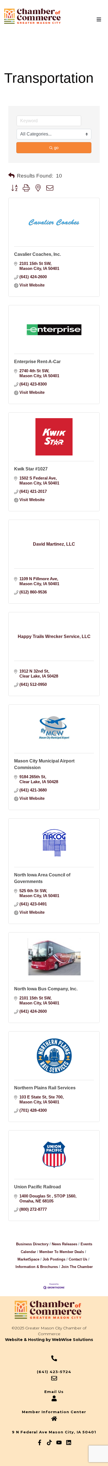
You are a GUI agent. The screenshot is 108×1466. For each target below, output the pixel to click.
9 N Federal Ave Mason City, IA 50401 (54, 1432)
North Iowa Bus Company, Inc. (46, 988)
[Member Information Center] (54, 1398)
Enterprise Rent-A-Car (37, 361)
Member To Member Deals (61, 1252)
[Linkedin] (68, 1442)
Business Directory (32, 1244)
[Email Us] (54, 1378)
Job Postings (54, 1259)
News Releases (64, 1244)
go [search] (56, 147)
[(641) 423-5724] (54, 1358)
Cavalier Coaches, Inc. (37, 254)
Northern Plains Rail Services (45, 1087)
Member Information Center (54, 1412)
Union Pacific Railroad (37, 1186)
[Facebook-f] (39, 1442)
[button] (99, 19)
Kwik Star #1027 (31, 469)
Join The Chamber (77, 1267)
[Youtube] (59, 1442)
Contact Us (78, 1259)
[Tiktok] (49, 1442)
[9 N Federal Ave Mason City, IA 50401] (54, 1418)
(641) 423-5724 (54, 1371)
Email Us (54, 1391)
